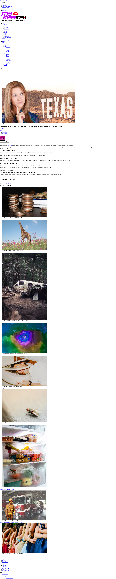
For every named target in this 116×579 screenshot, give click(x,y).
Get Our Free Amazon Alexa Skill (7, 6)
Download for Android (7, 37)
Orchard (31, 167)
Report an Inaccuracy (5, 563)
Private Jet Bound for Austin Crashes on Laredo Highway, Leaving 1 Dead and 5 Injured (13, 321)
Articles (5, 183)
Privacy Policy (4, 566)
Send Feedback (8, 66)
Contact (3, 569)
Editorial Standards (5, 562)
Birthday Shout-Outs (5, 10)
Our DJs (5, 25)
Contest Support (6, 40)
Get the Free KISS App (5, 5)
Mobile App (5, 32)
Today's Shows (6, 24)
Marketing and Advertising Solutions (7, 559)
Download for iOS (6, 36)
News (11, 183)
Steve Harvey (8, 48)
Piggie (5, 26)
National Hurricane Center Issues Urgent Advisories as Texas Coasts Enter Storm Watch (13, 354)
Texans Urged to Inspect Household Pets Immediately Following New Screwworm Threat (13, 423)
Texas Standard (9, 145)
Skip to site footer (8, 0)
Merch (3, 4)
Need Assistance (4, 561)
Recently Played (8, 57)
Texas (13, 134)
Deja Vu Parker (6, 28)
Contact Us (3, 42)
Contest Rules (6, 39)
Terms (3, 564)
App (2, 35)
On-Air (3, 23)
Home (3, 22)
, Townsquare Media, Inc (9, 578)
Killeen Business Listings (5, 570)
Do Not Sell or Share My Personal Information (9, 568)
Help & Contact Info (7, 43)
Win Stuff (3, 38)
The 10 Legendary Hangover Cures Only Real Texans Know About (10, 388)
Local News (8, 183)
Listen (3, 30)
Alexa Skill (5, 33)
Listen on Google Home (5, 7)
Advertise (3, 41)
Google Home (6, 34)
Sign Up (3, 8)
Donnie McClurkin (6, 29)
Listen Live (3, 9)
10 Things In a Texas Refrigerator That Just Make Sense (8, 489)
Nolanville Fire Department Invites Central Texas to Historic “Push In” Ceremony (12, 522)
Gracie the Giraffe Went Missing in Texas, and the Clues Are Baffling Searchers (11, 251)
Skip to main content (3, 0)
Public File (3, 560)
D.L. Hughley (6, 27)
